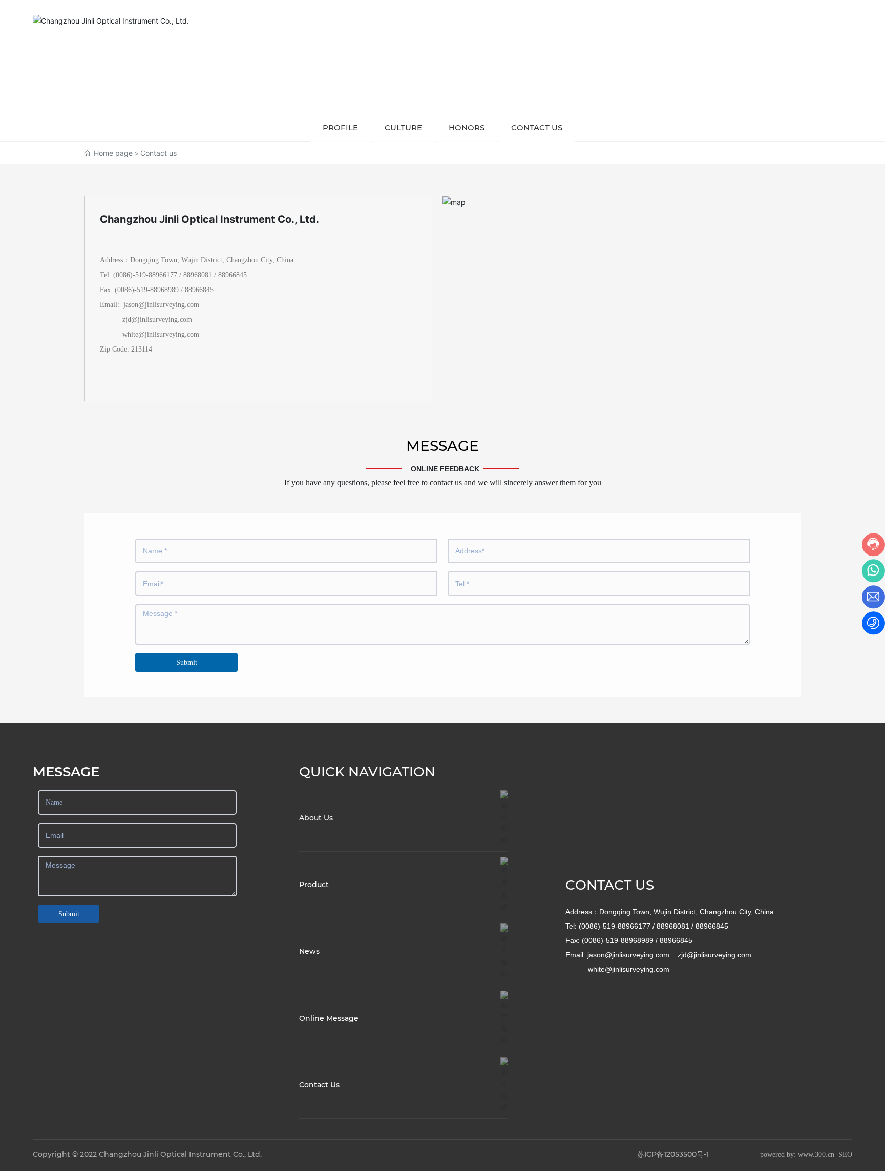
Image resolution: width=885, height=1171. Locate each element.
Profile (340, 127)
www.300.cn (816, 1154)
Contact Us (319, 1085)
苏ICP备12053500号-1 (673, 1154)
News (309, 951)
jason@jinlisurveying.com (161, 305)
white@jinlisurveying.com (160, 334)
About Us (316, 818)
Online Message (329, 1018)
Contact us (536, 127)
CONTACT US (609, 885)
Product (314, 884)
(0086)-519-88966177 (145, 275)
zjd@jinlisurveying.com (156, 319)
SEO (845, 1154)
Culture (403, 127)
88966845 (232, 275)
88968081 (197, 275)
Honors (466, 127)
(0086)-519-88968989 (147, 290)
